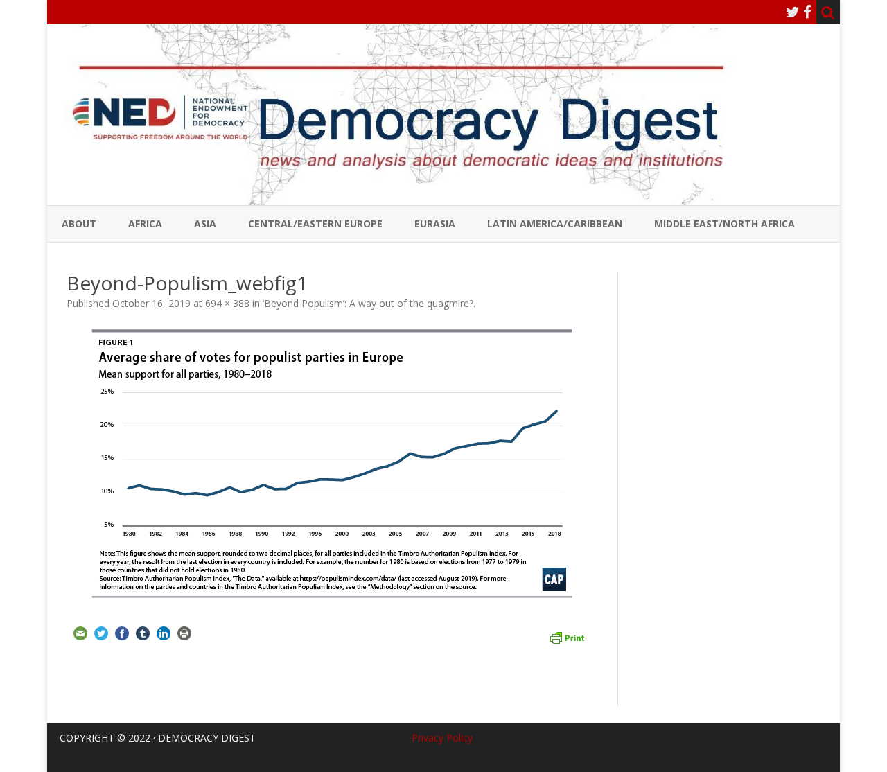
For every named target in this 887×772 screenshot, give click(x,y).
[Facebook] (807, 11)
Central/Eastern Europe (315, 223)
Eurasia (434, 223)
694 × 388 (227, 303)
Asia (205, 223)
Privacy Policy (442, 737)
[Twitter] (793, 11)
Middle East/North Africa (724, 223)
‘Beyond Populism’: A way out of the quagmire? (368, 303)
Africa (145, 223)
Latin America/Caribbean (554, 223)
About (79, 223)
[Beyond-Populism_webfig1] (332, 463)
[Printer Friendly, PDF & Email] (567, 636)
